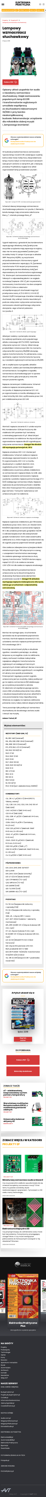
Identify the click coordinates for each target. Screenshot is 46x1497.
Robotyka (40, 10)
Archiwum (4, 1370)
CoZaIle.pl (4, 1397)
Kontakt (4, 1373)
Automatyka (5, 1368)
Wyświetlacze (24, 10)
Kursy (3, 1357)
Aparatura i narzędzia (9, 1362)
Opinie (3, 1355)
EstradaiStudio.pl (7, 1426)
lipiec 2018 (23, 1031)
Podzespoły (5, 1350)
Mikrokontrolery (8, 10)
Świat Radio (5, 1448)
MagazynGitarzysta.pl (9, 1421)
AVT (31, 1494)
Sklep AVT (4, 1378)
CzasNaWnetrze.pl (8, 1406)
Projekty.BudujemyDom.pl (10, 1395)
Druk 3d (33, 10)
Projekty (4, 1347)
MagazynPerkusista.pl (9, 1424)
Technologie (5, 1352)
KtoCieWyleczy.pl (7, 1471)
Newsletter (5, 1375)
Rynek (3, 1365)
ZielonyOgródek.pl (7, 1403)
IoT (17, 10)
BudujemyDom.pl (7, 1392)
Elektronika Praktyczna (9, 1443)
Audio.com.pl (6, 1418)
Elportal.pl (4, 1445)
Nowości (4, 1360)
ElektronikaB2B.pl (7, 1437)
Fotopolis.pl (5, 1460)
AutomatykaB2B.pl (8, 1440)
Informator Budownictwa (10, 1400)
